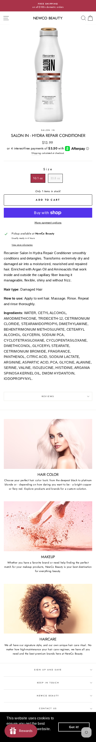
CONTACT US (48, 708)
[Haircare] (48, 609)
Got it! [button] (74, 727)
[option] (48, 5)
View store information (22, 245)
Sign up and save (48, 669)
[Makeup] (48, 526)
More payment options (48, 222)
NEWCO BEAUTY (48, 695)
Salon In (48, 130)
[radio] (38, 178)
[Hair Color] (48, 444)
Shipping (36, 153)
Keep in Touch (48, 682)
